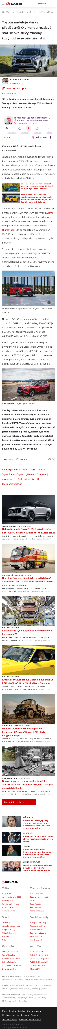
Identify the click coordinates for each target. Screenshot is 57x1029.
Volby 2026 (6, 894)
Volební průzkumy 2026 (11, 897)
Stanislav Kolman (19, 79)
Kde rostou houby (9, 980)
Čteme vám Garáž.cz (12, 484)
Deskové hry (31, 998)
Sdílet (18, 89)
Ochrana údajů (34, 1011)
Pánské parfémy (21, 1001)
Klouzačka (6, 989)
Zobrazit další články (14, 802)
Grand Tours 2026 (37, 911)
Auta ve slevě (8, 479)
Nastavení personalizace (30, 1019)
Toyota (25, 469)
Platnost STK (35, 969)
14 (26, 89)
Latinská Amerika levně (11, 965)
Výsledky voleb (8, 900)
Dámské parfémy (9, 998)
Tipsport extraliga (9, 930)
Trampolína (38, 985)
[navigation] (3, 4)
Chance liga (6, 923)
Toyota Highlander (25, 474)
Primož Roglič (35, 907)
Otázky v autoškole (37, 965)
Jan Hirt (33, 900)
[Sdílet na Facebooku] (49, 459)
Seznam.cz (41, 4)
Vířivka (44, 989)
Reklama (25, 1015)
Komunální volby (9, 911)
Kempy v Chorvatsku (10, 952)
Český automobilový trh (28, 479)
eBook (8, 89)
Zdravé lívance (36, 930)
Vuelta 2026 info (36, 894)
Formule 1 (6, 936)
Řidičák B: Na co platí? (39, 962)
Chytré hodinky (8, 1001)
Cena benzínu (22, 980)
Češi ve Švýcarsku (9, 962)
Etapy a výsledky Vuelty (39, 897)
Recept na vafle (36, 936)
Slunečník (48, 985)
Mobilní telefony (27, 995)
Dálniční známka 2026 (39, 955)
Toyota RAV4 (8, 474)
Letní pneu (21, 998)
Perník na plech (36, 940)
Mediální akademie (10, 1015)
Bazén (15, 985)
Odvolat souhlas (9, 1019)
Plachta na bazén (26, 985)
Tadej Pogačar (35, 904)
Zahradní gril (36, 989)
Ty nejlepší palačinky (38, 923)
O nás (4, 1011)
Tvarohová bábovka (38, 933)
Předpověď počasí (33, 976)
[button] (28, 61)
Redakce (21, 1011)
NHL (4, 940)
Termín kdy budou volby (11, 904)
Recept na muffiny (37, 926)
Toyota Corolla (38, 469)
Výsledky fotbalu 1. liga (11, 926)
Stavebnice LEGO (41, 995)
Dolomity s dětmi (9, 969)
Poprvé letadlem (8, 955)
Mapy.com (20, 976)
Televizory (41, 998)
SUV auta (41, 474)
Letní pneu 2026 (36, 952)
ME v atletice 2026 (9, 933)
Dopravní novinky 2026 (39, 959)
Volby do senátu (8, 907)
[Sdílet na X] (53, 459)
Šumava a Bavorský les (11, 959)
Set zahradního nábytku (20, 989)
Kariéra (12, 1011)
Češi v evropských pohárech (40, 980)
